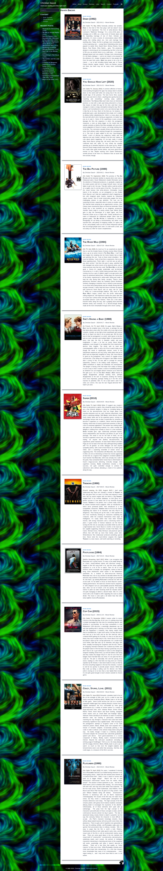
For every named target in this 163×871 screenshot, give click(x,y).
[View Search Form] (121, 4)
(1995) (50, 79)
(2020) (98, 81)
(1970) (50, 45)
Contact (109, 4)
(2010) (90, 398)
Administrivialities (91, 868)
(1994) (94, 242)
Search (103, 4)
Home (74, 4)
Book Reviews (47, 17)
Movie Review (87, 16)
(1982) (89, 18)
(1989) (95, 169)
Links (97, 4)
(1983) (49, 36)
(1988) (97, 319)
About (79, 4)
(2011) (97, 688)
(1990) (91, 483)
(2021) (49, 64)
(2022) (48, 68)
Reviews (91, 4)
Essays (85, 4)
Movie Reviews (48, 19)
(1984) (92, 552)
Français (116, 4)
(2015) (91, 611)
